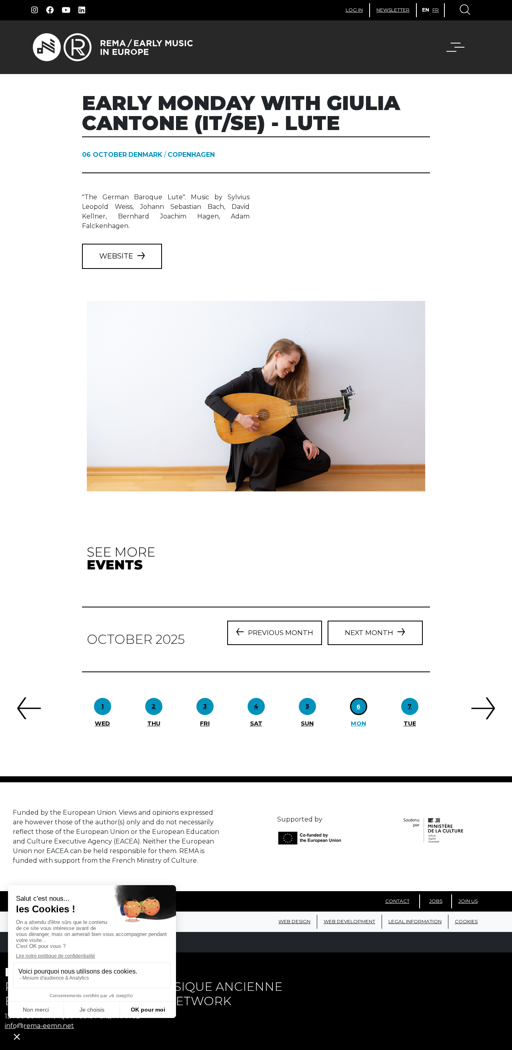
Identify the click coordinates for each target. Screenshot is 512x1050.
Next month (369, 633)
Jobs (435, 901)
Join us (468, 901)
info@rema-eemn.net (39, 1026)
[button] (460, 47)
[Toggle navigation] (464, 10)
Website (116, 256)
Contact (397, 901)
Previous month (280, 633)
